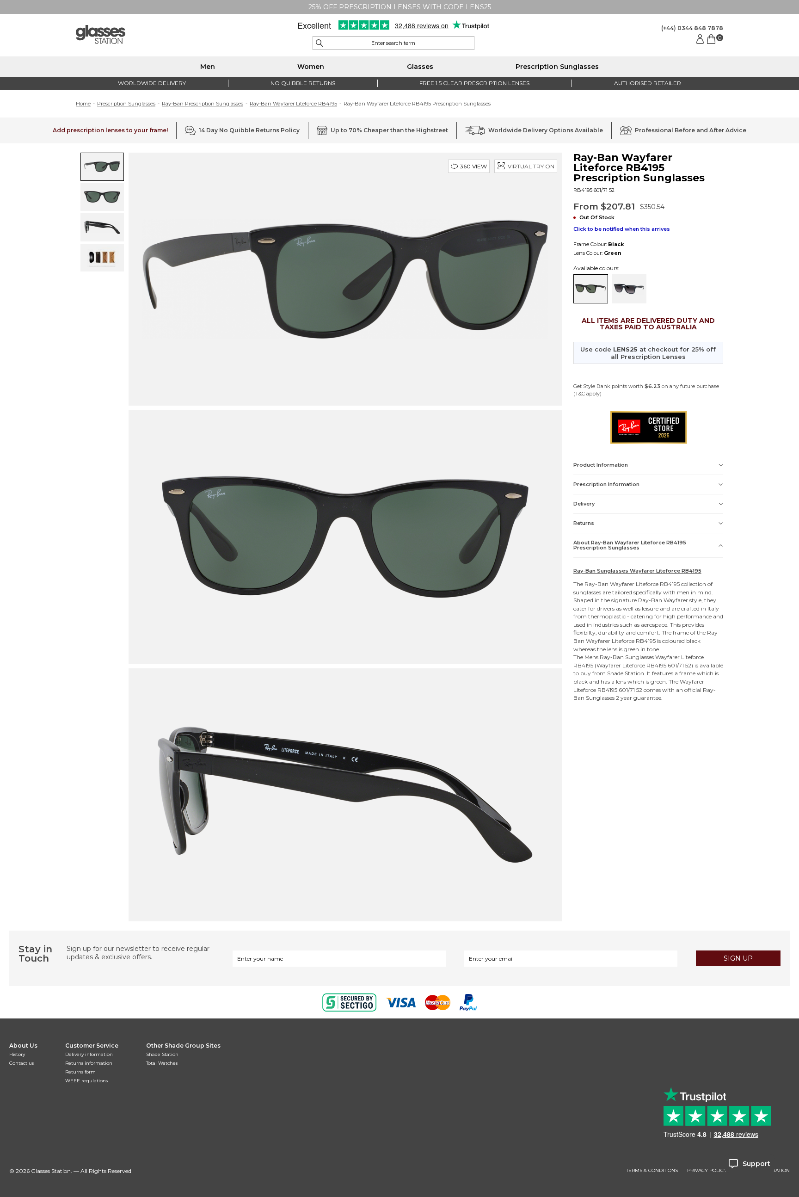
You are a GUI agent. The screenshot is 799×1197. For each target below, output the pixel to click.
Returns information (88, 1063)
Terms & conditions (652, 1170)
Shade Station (162, 1054)
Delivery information (89, 1054)
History (17, 1054)
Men (207, 66)
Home (83, 103)
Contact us (21, 1063)
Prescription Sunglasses (557, 66)
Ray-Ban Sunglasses (627, 657)
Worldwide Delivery (152, 83)
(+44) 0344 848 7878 (692, 28)
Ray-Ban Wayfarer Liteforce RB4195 (293, 103)
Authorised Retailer (647, 83)
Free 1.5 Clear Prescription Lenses (474, 83)
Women (310, 66)
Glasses (420, 66)
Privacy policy (707, 1170)
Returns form (80, 1072)
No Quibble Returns (302, 83)
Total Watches (162, 1063)
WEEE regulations (86, 1081)
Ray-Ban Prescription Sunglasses (202, 103)
